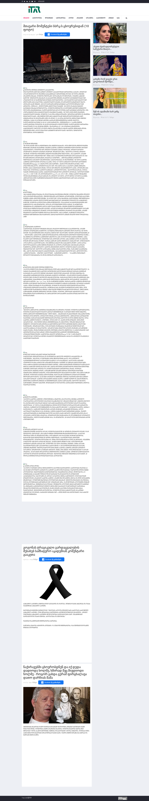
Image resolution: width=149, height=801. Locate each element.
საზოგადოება (60, 18)
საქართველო (100, 18)
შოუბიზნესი (49, 18)
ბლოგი (71, 18)
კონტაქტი (41, 1)
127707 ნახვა (109, 52)
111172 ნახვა (109, 117)
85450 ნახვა (109, 84)
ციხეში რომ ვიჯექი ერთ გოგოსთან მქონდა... (105, 80)
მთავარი (26, 18)
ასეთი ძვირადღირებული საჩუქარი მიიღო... (106, 47)
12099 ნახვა (34, 559)
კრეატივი (80, 18)
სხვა (118, 18)
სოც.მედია (89, 18)
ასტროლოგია (37, 18)
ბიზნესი (111, 18)
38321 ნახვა (33, 682)
